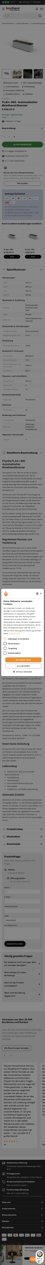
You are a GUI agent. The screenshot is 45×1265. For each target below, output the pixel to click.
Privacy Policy (14, 633)
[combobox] (37, 593)
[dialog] (22, 632)
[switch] (40, 1261)
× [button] (41, 593)
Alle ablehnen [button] (23, 666)
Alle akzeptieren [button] (23, 660)
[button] (22, 671)
